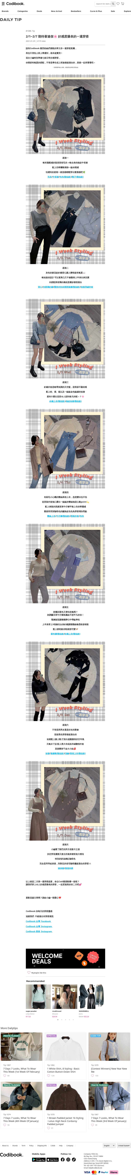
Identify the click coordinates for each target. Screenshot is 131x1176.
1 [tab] (58, 1019)
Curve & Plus (96, 11)
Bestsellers (76, 11)
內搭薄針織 (48, 287)
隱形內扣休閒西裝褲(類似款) (67, 287)
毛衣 (50, 176)
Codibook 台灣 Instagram (39, 926)
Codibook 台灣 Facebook (38, 921)
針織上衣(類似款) (57, 401)
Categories (23, 11)
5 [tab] (73, 1019)
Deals (39, 11)
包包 (82, 516)
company (69, 1146)
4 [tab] (69, 1019)
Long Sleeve (30, 1014)
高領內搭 (69, 868)
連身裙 (61, 868)
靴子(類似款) (78, 176)
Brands (5, 11)
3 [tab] (65, 1019)
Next (107, 1000)
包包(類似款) (65, 176)
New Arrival (56, 11)
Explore (127, 11)
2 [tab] (61, 1019)
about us (5, 1146)
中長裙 (56, 176)
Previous (24, 1000)
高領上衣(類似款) (78, 753)
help (60, 1146)
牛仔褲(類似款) (63, 516)
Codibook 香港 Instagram (39, 931)
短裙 (48, 753)
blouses (55, 1014)
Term (23, 1146)
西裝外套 (75, 516)
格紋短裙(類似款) (74, 401)
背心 (40, 287)
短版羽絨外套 (87, 287)
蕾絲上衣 (51, 516)
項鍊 (67, 753)
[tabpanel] (39, 1000)
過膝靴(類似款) (57, 753)
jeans (81, 1014)
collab (53, 1146)
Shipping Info (42, 1146)
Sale (113, 11)
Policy (31, 1146)
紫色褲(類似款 (57, 633)
